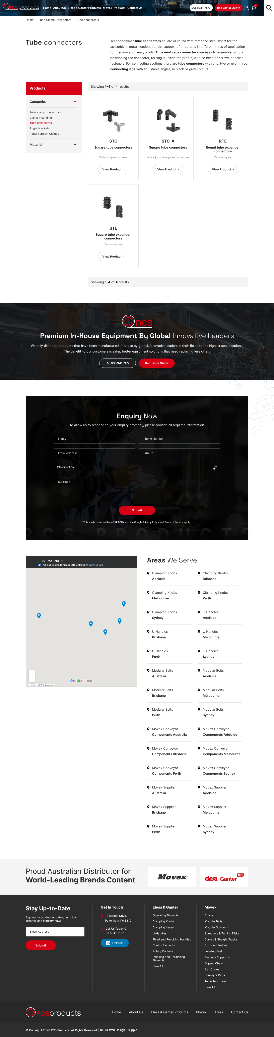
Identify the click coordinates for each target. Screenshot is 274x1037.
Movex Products (114, 7)
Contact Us (134, 7)
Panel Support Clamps (44, 133)
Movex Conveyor (169, 731)
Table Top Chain (215, 981)
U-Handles (159, 933)
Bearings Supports (217, 957)
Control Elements (164, 945)
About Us (59, 7)
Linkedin (117, 943)
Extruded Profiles (216, 945)
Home (47, 7)
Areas (218, 1012)
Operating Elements (166, 915)
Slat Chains (212, 969)
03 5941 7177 (201, 7)
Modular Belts (162, 673)
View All (158, 966)
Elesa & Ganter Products (84, 7)
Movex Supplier (164, 790)
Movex (201, 1012)
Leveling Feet (213, 951)
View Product (111, 169)
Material (36, 145)
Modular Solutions (216, 927)
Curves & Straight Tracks (221, 939)
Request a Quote (228, 7)
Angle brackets (40, 128)
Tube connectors (41, 122)
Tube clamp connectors (45, 112)
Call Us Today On (117, 928)
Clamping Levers (164, 927)
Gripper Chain (214, 963)
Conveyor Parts (215, 975)
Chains (209, 915)
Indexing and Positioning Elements (169, 958)
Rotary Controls (163, 951)
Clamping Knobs (164, 576)
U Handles (210, 615)
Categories (38, 102)
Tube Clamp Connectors (54, 19)
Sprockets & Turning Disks (222, 933)
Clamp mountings (41, 117)
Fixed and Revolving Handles (172, 939)
